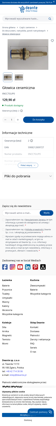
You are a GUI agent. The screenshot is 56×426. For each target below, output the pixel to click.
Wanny (5, 301)
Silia (4, 327)
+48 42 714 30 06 (14, 371)
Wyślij (46, 212)
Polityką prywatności (34, 229)
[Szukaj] (50, 19)
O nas (33, 351)
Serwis (33, 347)
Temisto (6, 339)
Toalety (6, 293)
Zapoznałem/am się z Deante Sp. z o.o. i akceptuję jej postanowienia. (28, 231)
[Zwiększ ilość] (18, 120)
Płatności (35, 335)
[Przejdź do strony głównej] (28, 9)
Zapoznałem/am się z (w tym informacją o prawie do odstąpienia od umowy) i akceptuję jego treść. (28, 222)
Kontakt (34, 327)
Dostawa (34, 331)
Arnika (5, 331)
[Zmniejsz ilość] (5, 120)
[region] (28, 60)
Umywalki (7, 297)
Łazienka (7, 280)
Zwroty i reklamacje (40, 339)
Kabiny (5, 305)
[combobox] (28, 19)
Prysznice (7, 289)
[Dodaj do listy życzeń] (52, 40)
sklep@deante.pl (18, 374)
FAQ (32, 343)
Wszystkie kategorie (12, 314)
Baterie (6, 285)
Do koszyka (38, 119)
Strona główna (8, 27)
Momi (5, 343)
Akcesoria (7, 310)
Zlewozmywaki (37, 285)
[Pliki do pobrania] (50, 176)
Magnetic (7, 335)
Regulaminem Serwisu (35, 220)
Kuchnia (34, 280)
